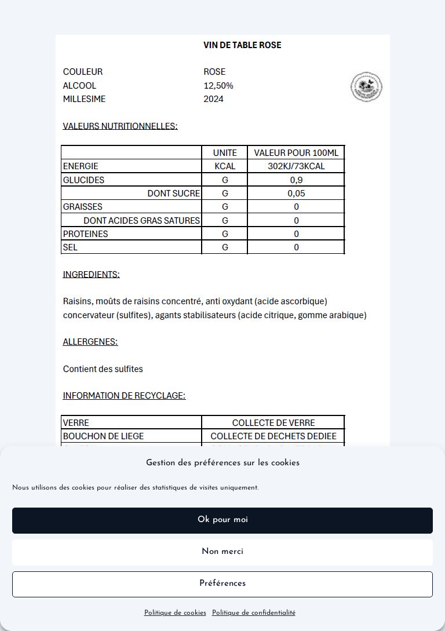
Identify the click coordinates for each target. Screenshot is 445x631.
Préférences (222, 583)
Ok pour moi (223, 520)
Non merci (222, 552)
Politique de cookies (175, 613)
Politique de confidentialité (254, 613)
